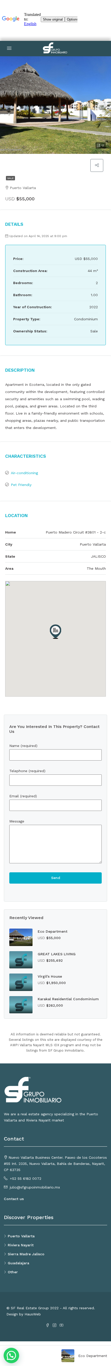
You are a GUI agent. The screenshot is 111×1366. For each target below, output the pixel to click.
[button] (55, 631)
